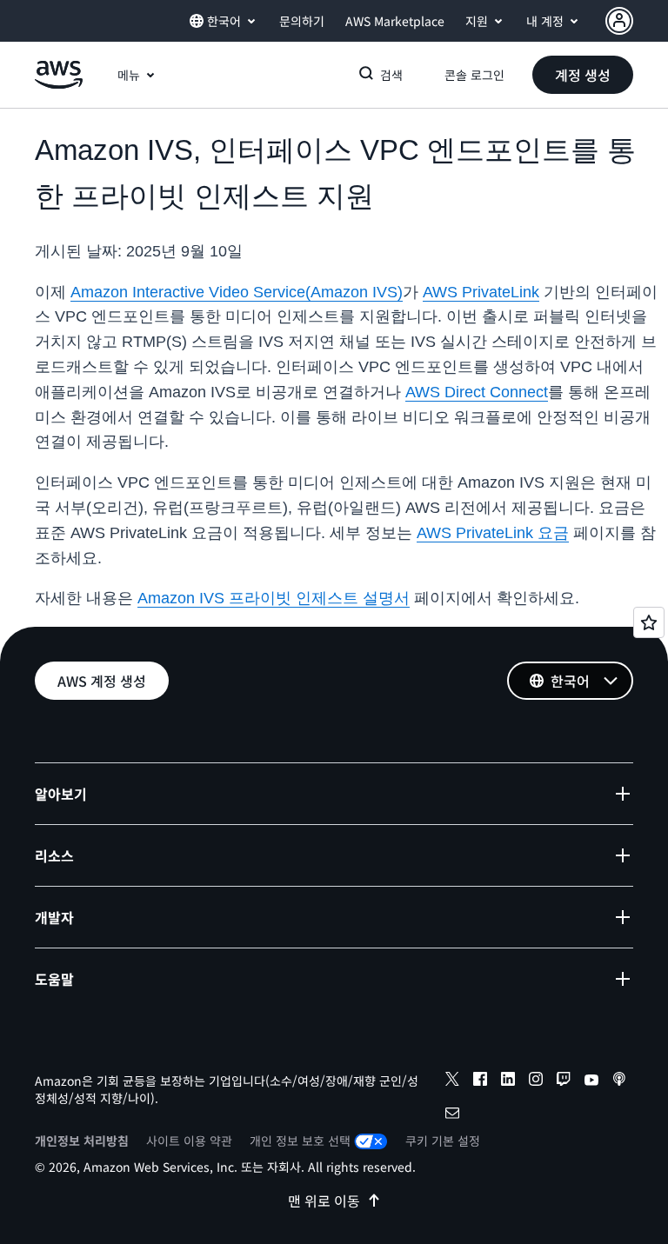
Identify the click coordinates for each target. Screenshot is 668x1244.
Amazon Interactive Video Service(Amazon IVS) (236, 292)
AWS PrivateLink (481, 292)
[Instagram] (536, 1081)
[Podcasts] (619, 1081)
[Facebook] (480, 1081)
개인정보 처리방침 (82, 1140)
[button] (582, 75)
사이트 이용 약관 (189, 1140)
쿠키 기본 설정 (442, 1140)
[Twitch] (564, 1081)
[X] (452, 1081)
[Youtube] (591, 1081)
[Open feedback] (649, 622)
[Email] (452, 1115)
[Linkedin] (508, 1081)
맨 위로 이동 (324, 1200)
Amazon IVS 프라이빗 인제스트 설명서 (273, 598)
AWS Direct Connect (476, 392)
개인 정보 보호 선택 (300, 1140)
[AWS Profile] (619, 21)
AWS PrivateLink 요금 (493, 533)
